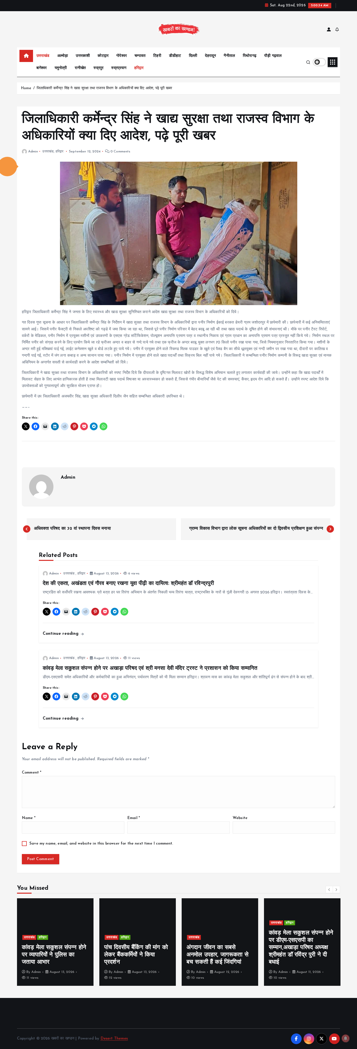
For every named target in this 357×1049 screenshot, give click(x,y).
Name (28, 818)
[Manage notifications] (345, 1038)
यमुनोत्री (61, 68)
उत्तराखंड (43, 56)
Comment (31, 773)
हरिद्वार (139, 68)
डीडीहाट (175, 56)
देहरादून (210, 56)
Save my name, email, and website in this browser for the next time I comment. (101, 844)
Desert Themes (114, 1038)
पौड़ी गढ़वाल (273, 56)
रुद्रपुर (98, 68)
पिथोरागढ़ (249, 56)
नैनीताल (229, 56)
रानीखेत (80, 68)
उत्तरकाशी (83, 56)
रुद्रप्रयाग (118, 68)
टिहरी (157, 56)
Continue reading (61, 634)
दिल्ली (193, 56)
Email (133, 818)
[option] (55, 942)
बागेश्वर (41, 68)
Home (26, 88)
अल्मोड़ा (62, 56)
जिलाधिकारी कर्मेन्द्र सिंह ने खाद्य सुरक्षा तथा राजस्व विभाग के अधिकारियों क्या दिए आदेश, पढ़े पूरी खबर (105, 88)
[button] (329, 889)
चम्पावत (140, 56)
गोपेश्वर (121, 56)
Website (240, 818)
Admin (33, 151)
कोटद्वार (103, 56)
